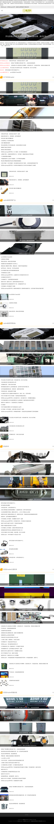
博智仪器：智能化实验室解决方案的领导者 (10, 755)
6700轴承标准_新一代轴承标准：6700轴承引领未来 (12, 646)
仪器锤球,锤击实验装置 (6, 630)
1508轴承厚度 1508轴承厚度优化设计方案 (10, 771)
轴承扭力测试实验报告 (6, 149)
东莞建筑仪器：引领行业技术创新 (8, 384)
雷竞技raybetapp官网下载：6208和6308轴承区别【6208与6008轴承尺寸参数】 (18, 165)
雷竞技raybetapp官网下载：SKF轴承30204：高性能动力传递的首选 (16, 521)
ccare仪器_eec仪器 (5, 758)
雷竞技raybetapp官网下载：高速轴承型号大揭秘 (11, 780)
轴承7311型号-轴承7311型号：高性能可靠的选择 (11, 523)
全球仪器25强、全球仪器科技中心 (8, 507)
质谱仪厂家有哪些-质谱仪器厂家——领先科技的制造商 (23, 63)
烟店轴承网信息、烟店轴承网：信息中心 (10, 776)
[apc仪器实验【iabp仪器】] (4, 297)
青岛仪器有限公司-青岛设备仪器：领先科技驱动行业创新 (13, 145)
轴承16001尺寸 (4, 769)
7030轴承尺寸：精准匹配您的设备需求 (9, 279)
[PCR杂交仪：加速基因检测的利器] (4, 675)
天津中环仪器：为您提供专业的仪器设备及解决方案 (12, 760)
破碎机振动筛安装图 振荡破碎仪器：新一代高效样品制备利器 (14, 751)
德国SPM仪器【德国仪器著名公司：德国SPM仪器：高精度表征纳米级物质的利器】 (19, 514)
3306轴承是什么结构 (5, 272)
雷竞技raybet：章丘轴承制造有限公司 (9, 644)
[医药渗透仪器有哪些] (4, 552)
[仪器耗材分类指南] (4, 306)
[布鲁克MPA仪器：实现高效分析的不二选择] (4, 174)
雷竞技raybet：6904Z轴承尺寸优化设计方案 (11, 534)
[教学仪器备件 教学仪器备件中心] (4, 544)
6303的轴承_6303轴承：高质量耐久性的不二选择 (12, 518)
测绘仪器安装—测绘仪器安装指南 (8, 261)
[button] (52, 27)
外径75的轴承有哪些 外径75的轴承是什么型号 (11, 407)
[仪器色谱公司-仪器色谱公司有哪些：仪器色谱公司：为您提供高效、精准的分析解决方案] (4, 667)
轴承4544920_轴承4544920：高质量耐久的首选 (11, 650)
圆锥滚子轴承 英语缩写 (6, 147)
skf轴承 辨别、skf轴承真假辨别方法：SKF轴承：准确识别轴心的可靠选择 (17, 154)
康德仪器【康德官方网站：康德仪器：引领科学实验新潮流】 (14, 265)
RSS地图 (30, 819)
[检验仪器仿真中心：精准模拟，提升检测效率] (4, 182)
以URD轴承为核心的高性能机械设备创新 (10, 270)
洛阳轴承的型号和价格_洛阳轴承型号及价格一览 (11, 530)
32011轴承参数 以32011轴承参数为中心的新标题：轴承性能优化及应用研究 (17, 400)
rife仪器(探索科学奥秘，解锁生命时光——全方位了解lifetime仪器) (15, 512)
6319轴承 (3, 404)
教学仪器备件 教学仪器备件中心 (12, 70)
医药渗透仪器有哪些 (5, 505)
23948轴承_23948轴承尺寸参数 (8, 286)
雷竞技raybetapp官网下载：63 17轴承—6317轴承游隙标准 (14, 151)
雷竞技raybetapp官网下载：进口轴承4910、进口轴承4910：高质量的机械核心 (18, 398)
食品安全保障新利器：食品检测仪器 (9, 753)
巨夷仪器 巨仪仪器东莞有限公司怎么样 (9, 637)
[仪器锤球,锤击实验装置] (4, 682)
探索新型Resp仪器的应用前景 (7, 635)
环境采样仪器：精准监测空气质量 (8, 391)
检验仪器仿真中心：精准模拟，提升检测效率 (11, 136)
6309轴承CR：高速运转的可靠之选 (9, 641)
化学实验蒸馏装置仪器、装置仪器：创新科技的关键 (12, 389)
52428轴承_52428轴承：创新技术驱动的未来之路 (12, 527)
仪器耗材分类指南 (5, 259)
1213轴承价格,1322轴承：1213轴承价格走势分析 (12, 764)
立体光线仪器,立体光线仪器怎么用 (8, 382)
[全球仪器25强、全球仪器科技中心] (4, 559)
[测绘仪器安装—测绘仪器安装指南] (4, 314)
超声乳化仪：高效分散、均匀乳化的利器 (10, 268)
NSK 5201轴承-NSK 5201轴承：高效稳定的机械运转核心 (13, 395)
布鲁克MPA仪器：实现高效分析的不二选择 (18, 60)
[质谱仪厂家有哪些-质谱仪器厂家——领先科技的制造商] (4, 790)
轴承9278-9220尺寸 (5, 773)
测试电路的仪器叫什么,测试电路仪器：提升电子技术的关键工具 (15, 386)
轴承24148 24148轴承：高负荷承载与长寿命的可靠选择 (13, 778)
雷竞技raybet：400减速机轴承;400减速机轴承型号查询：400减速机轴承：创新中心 (19, 657)
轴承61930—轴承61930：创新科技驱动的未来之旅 (12, 281)
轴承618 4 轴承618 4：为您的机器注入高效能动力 (12, 402)
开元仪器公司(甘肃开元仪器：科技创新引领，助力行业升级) (23, 67)
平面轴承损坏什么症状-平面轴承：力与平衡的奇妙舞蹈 (13, 158)
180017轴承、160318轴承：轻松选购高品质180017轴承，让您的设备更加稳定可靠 (19, 163)
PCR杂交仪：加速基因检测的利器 (8, 628)
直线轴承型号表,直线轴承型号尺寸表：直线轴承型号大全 (13, 283)
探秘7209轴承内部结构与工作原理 (8, 525)
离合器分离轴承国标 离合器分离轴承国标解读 (11, 160)
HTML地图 (34, 819)
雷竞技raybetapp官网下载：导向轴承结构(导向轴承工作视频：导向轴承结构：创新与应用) (21, 767)
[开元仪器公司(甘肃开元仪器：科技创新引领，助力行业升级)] (4, 419)
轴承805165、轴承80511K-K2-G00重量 (9, 655)
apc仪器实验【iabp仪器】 (16, 72)
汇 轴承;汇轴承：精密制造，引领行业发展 (10, 639)
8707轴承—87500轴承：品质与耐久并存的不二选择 (12, 409)
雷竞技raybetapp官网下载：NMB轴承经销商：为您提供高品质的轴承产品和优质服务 (19, 411)
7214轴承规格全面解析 (6, 156)
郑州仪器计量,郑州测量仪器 (7, 138)
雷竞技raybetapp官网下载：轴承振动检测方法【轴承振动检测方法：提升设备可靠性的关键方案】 (22, 288)
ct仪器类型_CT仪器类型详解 (7, 140)
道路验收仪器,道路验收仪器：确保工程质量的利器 (12, 632)
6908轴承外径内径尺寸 (6, 277)
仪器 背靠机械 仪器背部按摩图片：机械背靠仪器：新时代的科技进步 (16, 509)
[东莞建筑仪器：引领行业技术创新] (4, 439)
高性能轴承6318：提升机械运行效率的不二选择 (11, 648)
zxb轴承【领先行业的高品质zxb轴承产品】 (10, 762)
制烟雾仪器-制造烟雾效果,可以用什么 (9, 263)
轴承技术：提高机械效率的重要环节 (9, 516)
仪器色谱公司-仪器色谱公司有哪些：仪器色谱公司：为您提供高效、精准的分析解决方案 (30, 65)
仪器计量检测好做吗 (5, 142)
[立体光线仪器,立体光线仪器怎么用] (4, 428)
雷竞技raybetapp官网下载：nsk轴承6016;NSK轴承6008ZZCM (15, 274)
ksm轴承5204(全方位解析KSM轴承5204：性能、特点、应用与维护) (16, 393)
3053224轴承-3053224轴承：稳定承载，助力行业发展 (13, 532)
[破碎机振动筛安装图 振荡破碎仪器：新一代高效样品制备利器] (4, 798)
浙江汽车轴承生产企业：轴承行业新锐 (9, 653)
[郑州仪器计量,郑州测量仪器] (4, 191)
